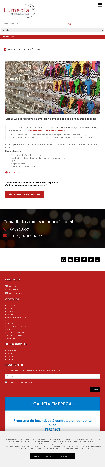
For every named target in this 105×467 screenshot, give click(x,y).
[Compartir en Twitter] (90, 260)
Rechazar (49, 456)
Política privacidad (15, 332)
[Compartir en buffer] (77, 260)
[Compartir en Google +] (98, 260)
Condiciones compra (16, 317)
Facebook (11, 350)
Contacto (11, 323)
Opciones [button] (65, 456)
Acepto (22, 383)
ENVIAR (95, 389)
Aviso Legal (12, 338)
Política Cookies (14, 335)
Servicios (11, 308)
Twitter (10, 353)
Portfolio (11, 314)
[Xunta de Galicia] (52, 426)
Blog (9, 320)
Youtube (11, 359)
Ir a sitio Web (14, 173)
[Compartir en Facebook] (84, 260)
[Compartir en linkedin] (70, 260)
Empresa (11, 305)
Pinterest (11, 356)
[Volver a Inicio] (19, 10)
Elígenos (11, 311)
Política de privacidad (24, 383)
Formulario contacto (27, 194)
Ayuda (9, 329)
